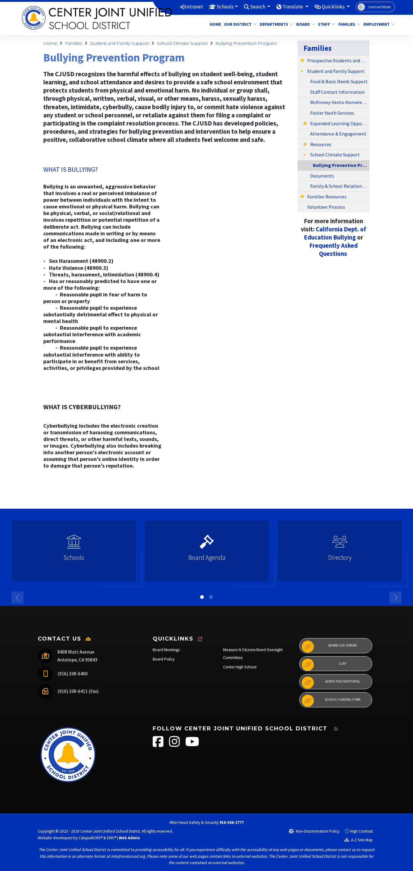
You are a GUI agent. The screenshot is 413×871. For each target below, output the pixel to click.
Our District (238, 24)
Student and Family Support (119, 43)
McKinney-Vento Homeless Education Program (339, 102)
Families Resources (326, 197)
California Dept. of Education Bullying (335, 233)
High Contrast (361, 831)
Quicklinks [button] (334, 6)
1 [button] (202, 597)
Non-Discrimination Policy (317, 831)
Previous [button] (17, 598)
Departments (274, 24)
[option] (73, 553)
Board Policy (163, 659)
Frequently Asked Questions (333, 250)
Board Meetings (166, 649)
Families (346, 24)
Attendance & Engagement (338, 134)
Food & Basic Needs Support (339, 81)
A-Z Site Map (361, 840)
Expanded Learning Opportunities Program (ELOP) (339, 123)
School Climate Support (182, 43)
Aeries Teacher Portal (342, 681)
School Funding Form (342, 699)
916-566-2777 (232, 822)
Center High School (239, 667)
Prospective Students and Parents (338, 60)
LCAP (342, 663)
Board (303, 24)
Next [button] (395, 598)
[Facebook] (158, 744)
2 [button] (211, 597)
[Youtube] (192, 744)
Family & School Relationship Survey (339, 186)
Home (215, 24)
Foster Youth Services (332, 113)
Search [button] (258, 6)
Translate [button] (293, 6)
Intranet (194, 6)
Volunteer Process (326, 207)
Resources (320, 144)
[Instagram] (175, 744)
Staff (324, 24)
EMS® (111, 837)
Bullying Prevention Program (246, 43)
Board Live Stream (342, 645)
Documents (322, 176)
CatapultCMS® (90, 837)
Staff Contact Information (337, 92)
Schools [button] (225, 6)
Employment (376, 24)
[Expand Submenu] (302, 60)
